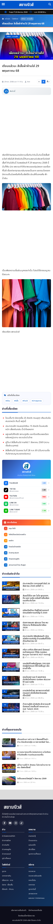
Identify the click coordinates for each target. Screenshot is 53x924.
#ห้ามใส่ (25, 401)
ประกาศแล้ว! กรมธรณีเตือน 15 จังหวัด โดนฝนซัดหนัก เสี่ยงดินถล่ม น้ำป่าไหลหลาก (26, 428)
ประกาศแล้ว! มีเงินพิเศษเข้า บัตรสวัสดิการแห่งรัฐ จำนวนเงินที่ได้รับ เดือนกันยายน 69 (37, 638)
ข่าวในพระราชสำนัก (8, 836)
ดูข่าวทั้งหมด (6, 858)
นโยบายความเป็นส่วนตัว (18, 910)
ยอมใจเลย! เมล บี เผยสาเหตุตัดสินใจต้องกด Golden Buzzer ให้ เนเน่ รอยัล (37, 679)
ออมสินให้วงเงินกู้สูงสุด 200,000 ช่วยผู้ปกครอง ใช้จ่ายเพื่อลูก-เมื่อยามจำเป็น (36, 666)
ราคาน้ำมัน (32, 880)
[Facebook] (4, 823)
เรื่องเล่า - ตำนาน (8, 889)
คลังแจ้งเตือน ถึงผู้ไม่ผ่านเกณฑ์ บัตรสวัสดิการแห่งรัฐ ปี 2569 (36, 611)
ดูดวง (4, 871)
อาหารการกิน (6, 875)
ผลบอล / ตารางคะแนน (36, 898)
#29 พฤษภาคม (37, 401)
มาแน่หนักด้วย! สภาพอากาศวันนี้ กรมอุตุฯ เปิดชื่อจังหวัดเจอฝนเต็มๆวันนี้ (36, 693)
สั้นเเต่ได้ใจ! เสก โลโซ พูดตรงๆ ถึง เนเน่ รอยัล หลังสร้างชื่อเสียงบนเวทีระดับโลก (36, 598)
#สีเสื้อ (16, 401)
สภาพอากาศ (33, 893)
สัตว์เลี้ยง (32, 849)
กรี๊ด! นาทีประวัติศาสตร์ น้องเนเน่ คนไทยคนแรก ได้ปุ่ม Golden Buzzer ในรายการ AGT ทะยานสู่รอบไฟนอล (36, 652)
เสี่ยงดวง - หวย (7, 880)
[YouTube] (10, 823)
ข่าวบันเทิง (5, 845)
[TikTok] (21, 823)
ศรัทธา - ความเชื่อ (27, 19)
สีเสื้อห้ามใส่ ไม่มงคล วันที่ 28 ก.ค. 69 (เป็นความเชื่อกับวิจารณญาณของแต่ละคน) (27, 452)
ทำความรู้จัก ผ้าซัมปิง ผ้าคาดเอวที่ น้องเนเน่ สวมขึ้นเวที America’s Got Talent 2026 (36, 706)
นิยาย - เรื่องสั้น (7, 884)
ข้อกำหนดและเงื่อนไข (35, 910)
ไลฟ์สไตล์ (15, 19)
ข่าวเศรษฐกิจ (6, 849)
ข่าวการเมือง (6, 840)
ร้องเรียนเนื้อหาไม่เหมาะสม (26, 916)
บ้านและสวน (33, 840)
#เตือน (8, 401)
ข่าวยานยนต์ (6, 854)
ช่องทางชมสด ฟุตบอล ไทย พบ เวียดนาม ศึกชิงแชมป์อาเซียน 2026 (35, 625)
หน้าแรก (7, 19)
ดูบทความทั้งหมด (35, 854)
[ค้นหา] (50, 4)
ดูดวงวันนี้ (32, 889)
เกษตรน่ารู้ (32, 836)
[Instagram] (15, 823)
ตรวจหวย (32, 871)
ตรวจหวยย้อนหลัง (35, 875)
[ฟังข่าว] (6, 91)
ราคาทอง (32, 884)
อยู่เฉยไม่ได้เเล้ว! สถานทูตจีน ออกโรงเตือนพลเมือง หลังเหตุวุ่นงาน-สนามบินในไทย (27, 436)
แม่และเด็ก (32, 845)
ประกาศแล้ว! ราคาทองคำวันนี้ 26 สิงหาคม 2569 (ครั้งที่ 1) (36, 584)
